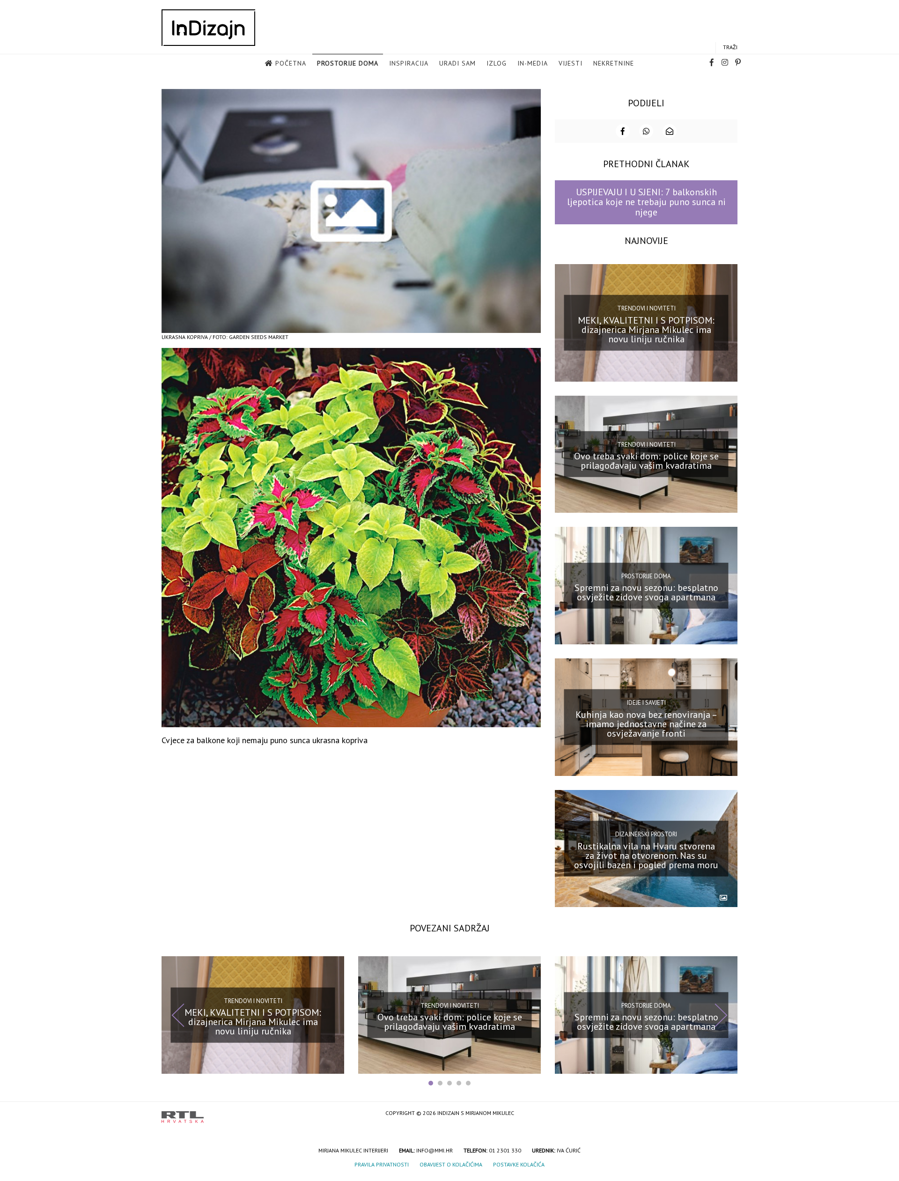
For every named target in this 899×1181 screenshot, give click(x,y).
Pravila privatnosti (381, 1164)
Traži (730, 47)
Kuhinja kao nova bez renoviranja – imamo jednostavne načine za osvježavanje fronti (646, 724)
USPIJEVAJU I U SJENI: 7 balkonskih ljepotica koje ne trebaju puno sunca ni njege (646, 202)
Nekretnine (613, 63)
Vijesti (570, 63)
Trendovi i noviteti (646, 308)
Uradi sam (457, 63)
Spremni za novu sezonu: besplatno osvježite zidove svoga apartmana (646, 592)
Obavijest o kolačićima (451, 1164)
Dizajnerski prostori (646, 834)
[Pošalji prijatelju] (670, 131)
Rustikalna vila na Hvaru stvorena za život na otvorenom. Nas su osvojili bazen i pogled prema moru (646, 855)
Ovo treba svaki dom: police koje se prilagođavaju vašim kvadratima (646, 461)
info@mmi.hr (434, 1150)
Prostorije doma (347, 63)
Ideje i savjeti (646, 703)
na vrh (728, 1113)
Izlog (496, 63)
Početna (290, 63)
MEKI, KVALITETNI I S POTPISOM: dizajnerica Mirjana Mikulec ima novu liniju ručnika (646, 329)
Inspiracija (408, 63)
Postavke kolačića (519, 1164)
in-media (532, 63)
